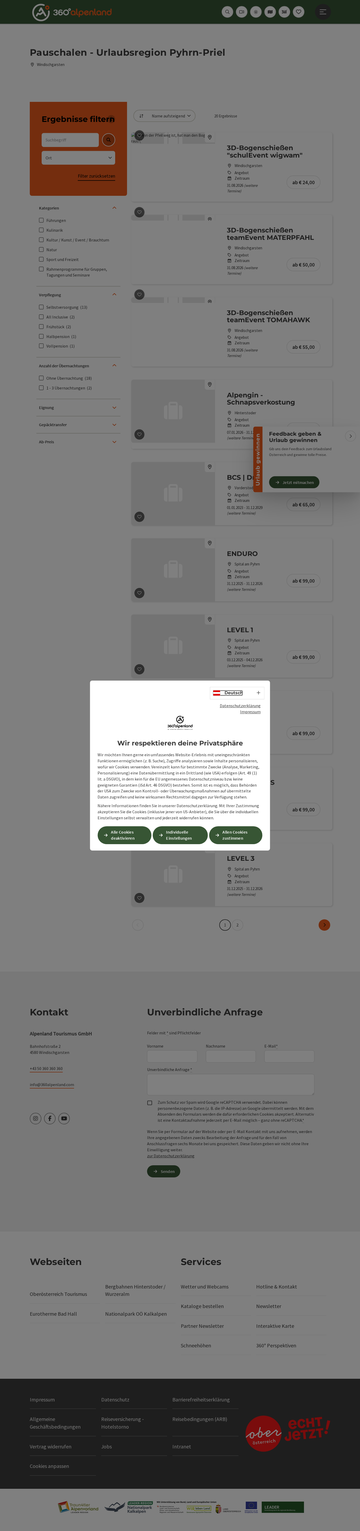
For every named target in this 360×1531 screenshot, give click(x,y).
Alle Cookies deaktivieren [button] (123, 835)
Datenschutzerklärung (240, 705)
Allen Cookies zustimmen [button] (234, 835)
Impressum (250, 711)
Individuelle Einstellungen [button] (179, 835)
